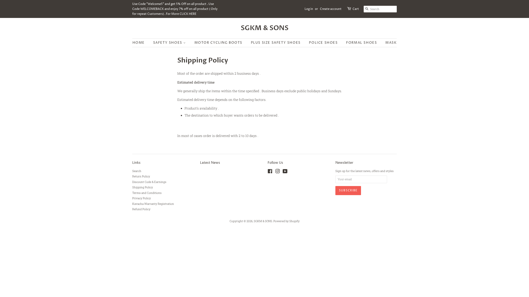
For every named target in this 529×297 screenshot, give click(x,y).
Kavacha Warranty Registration (153, 204)
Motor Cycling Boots (218, 42)
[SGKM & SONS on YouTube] (285, 172)
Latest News (210, 162)
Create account (331, 9)
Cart (356, 9)
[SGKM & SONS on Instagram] (277, 172)
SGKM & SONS (264, 28)
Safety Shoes (168, 42)
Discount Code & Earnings (149, 182)
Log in (309, 9)
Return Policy (141, 176)
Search (136, 171)
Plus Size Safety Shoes (276, 42)
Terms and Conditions (147, 193)
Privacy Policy (141, 198)
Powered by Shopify (286, 221)
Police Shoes (323, 42)
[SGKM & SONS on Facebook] (270, 172)
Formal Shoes (361, 42)
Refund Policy (141, 209)
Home (138, 42)
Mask (391, 42)
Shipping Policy (142, 187)
